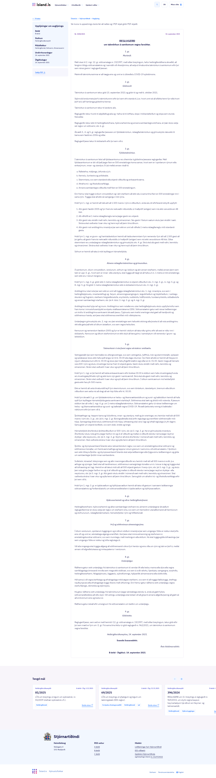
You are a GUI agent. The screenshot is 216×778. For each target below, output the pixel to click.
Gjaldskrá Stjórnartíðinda (145, 754)
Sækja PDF (39, 72)
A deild (97, 747)
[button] (164, 4)
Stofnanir (153, 772)
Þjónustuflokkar (61, 5)
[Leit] (157, 4)
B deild (97, 750)
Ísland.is (43, 771)
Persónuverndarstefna (166, 772)
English (181, 772)
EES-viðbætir (140, 750)
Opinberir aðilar (91, 5)
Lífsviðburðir (76, 5)
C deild (97, 754)
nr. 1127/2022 (157, 757)
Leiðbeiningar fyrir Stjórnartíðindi (148, 747)
